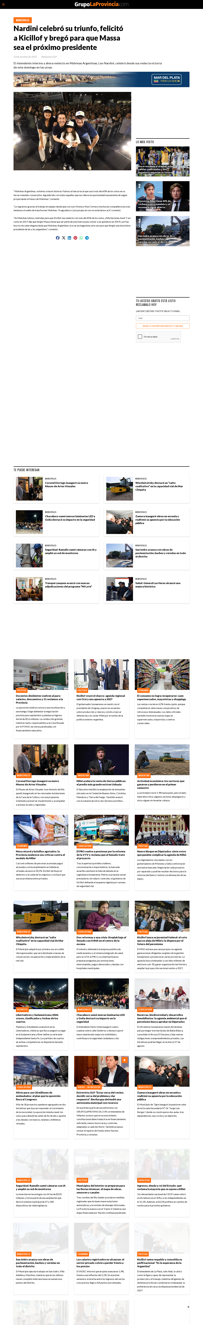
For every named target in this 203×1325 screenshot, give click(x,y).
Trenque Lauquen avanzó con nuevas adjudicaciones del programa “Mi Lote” (68, 584)
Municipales (22, 20)
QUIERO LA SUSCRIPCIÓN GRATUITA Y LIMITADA (163, 326)
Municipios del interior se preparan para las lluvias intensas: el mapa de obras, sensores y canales (101, 1189)
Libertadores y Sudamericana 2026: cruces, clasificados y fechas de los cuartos (37, 1018)
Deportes (22, 1009)
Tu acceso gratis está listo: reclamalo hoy (156, 302)
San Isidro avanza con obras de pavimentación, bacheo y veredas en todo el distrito (160, 553)
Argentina (83, 775)
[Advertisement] (74, 177)
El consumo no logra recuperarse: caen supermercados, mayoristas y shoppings (161, 697)
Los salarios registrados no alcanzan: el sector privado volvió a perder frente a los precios (100, 1263)
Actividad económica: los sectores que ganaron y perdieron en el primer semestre (160, 784)
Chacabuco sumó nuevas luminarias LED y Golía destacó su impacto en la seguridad (70, 518)
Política (21, 690)
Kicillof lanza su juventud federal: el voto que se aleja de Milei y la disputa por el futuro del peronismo (162, 941)
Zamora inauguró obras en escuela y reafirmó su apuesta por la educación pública (157, 520)
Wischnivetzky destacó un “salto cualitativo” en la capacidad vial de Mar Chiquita (159, 486)
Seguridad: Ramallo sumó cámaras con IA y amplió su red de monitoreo (71, 551)
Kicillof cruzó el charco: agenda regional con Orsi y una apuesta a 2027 (101, 697)
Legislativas (85, 845)
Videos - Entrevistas (89, 1087)
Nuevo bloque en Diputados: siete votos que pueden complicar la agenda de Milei (161, 853)
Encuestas (144, 1180)
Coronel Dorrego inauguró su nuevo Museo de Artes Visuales (66, 484)
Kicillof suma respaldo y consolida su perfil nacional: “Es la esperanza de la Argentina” (159, 1263)
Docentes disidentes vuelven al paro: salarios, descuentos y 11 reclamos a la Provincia (39, 699)
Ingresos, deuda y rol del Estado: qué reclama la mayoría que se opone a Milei (161, 1187)
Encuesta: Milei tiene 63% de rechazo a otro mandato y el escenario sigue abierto (154, 204)
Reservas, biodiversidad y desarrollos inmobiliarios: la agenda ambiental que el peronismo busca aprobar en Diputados (162, 1018)
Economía (143, 690)
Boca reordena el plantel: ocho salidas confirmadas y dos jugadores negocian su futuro (155, 169)
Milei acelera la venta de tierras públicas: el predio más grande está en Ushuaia (101, 782)
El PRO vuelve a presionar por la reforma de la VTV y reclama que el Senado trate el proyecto (101, 855)
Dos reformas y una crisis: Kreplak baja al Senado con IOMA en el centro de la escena (101, 941)
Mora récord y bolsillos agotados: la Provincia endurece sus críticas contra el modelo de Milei (40, 855)
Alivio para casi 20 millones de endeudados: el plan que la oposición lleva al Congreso (38, 1096)
